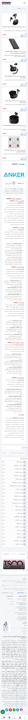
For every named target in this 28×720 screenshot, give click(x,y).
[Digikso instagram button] (21, 709)
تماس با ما (24, 630)
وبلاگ (25, 625)
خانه (25, 9)
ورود (12, 601)
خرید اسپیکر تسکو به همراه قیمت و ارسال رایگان (20, 613)
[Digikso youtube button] (10, 709)
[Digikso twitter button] (17, 709)
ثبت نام (11, 604)
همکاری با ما (23, 628)
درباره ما (24, 633)
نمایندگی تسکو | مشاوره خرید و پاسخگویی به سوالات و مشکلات (21, 608)
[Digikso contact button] (3, 712)
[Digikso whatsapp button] (14, 709)
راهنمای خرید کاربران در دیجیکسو (21, 599)
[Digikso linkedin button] (6, 709)
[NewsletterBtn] (3, 585)
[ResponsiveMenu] (24, 3)
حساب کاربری (10, 598)
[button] (3, 717)
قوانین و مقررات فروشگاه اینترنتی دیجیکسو (21, 603)
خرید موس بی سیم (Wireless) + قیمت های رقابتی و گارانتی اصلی (21, 618)
